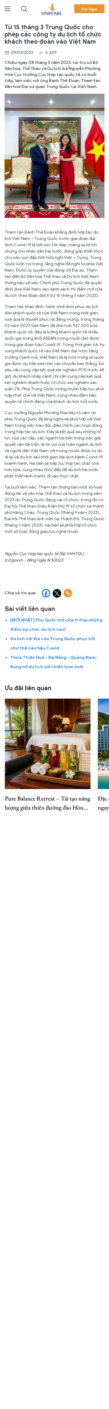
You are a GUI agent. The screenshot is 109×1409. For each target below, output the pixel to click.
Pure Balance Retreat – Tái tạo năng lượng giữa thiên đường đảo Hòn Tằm (47, 803)
